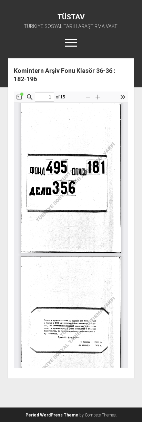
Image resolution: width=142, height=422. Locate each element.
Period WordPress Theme (52, 415)
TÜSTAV (71, 17)
